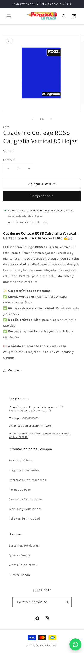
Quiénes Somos (19, 555)
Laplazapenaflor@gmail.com (35, 425)
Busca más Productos (24, 545)
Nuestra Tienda (19, 575)
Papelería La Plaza (46, 645)
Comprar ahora (42, 196)
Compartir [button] (15, 370)
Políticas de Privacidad (24, 518)
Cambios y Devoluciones (25, 499)
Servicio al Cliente (21, 460)
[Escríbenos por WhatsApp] (75, 644)
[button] (8, 16)
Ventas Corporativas (23, 565)
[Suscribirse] (66, 602)
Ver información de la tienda (27, 222)
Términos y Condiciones (25, 509)
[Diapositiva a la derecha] (51, 119)
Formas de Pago (20, 490)
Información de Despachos (27, 480)
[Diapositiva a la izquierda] (32, 119)
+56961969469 (30, 418)
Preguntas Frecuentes (24, 470)
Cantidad (8, 160)
